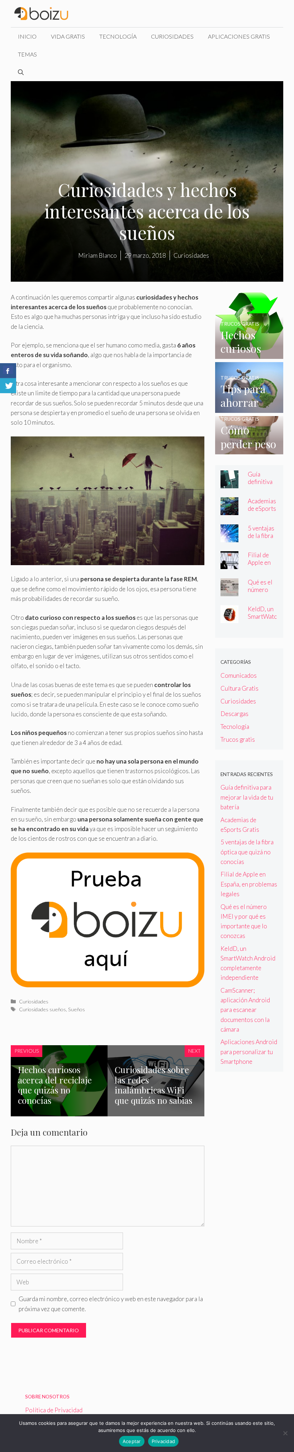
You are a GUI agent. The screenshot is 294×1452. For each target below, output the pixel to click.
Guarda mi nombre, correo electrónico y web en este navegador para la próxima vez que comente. (111, 1303)
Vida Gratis (68, 36)
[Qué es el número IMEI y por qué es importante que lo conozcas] (229, 591)
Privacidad (163, 1441)
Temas (27, 54)
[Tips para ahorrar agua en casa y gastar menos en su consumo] (249, 408)
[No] (285, 1433)
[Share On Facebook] (8, 370)
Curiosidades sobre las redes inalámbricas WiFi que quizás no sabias (153, 1085)
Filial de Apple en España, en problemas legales (248, 883)
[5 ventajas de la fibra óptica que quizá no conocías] (229, 537)
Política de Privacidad (53, 1410)
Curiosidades (172, 36)
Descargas (234, 713)
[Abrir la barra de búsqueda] (21, 72)
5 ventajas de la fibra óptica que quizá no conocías (247, 851)
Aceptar (132, 1441)
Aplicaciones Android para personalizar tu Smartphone (248, 1051)
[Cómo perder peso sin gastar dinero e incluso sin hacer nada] (249, 449)
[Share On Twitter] (8, 385)
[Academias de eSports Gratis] (229, 510)
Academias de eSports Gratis (262, 508)
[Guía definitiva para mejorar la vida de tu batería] (229, 483)
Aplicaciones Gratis (239, 36)
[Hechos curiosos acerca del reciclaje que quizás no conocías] (249, 354)
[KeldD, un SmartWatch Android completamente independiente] (229, 618)
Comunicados (238, 675)
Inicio (27, 36)
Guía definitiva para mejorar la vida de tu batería (246, 797)
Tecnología (118, 36)
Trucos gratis (237, 739)
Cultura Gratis (239, 688)
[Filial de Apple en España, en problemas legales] (229, 564)
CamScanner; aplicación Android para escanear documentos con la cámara (245, 1010)
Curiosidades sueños (42, 1009)
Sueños (76, 1009)
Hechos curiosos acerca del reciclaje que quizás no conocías (55, 1085)
